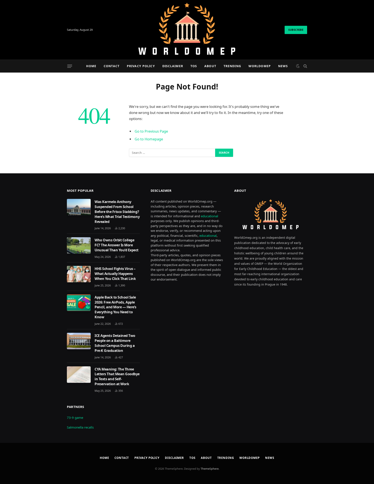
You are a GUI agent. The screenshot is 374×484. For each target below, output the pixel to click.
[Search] (305, 66)
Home (91, 66)
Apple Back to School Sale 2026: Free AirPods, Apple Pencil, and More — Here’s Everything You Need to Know (115, 307)
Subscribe (295, 30)
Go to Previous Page (151, 131)
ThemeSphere (210, 469)
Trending (232, 66)
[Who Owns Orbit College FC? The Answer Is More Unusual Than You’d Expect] (79, 245)
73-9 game (75, 417)
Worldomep (259, 66)
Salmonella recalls (80, 427)
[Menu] (69, 66)
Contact (111, 66)
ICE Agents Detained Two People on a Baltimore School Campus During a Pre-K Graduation (115, 343)
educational (209, 216)
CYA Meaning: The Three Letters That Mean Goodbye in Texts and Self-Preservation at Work (117, 377)
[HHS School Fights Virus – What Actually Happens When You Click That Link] (79, 274)
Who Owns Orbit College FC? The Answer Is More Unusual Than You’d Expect (117, 245)
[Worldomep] (187, 30)
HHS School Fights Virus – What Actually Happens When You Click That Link (115, 273)
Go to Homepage (149, 138)
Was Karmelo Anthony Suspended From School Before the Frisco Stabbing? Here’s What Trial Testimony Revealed (117, 211)
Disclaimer (172, 66)
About (210, 66)
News (283, 66)
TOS (193, 66)
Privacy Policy (141, 66)
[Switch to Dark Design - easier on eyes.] (298, 66)
